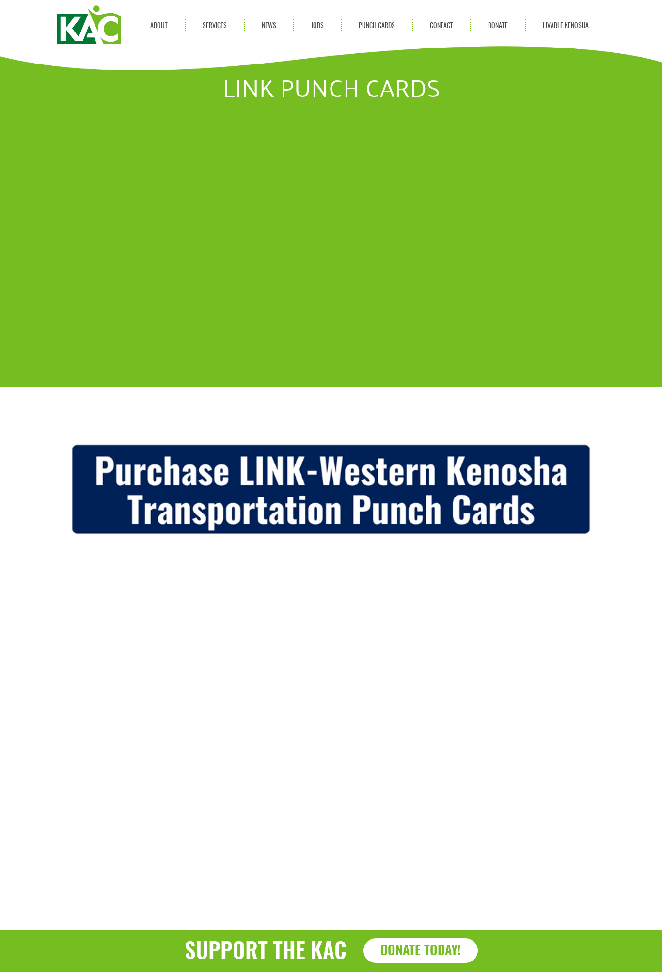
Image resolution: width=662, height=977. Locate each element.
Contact (441, 26)
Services (215, 26)
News (269, 26)
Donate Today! (420, 951)
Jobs (317, 26)
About (159, 26)
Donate (498, 26)
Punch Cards (377, 26)
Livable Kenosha (566, 26)
